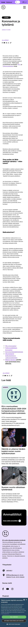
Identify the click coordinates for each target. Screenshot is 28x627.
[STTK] (10, 7)
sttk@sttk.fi (9, 570)
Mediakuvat (9, 2)
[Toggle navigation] (24, 7)
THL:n (19, 64)
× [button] (26, 599)
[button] (14, 624)
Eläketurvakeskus (10, 360)
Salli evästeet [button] (14, 617)
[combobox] (17, 2)
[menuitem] (25, 2)
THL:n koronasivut (10, 346)
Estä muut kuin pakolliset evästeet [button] (14, 620)
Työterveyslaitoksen (8, 66)
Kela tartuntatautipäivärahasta (14, 352)
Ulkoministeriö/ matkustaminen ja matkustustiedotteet (11, 356)
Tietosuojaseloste (5, 613)
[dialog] (14, 612)
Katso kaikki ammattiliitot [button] (10, 521)
